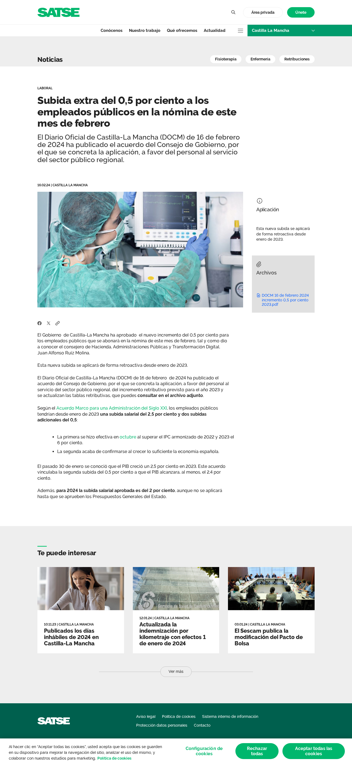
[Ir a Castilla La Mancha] (58, 12)
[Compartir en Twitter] (48, 323)
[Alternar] (233, 12)
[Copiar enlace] (57, 323)
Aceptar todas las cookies (313, 751)
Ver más (176, 671)
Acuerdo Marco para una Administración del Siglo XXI (111, 408)
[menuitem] (301, 12)
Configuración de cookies (204, 751)
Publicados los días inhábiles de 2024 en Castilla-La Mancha (71, 637)
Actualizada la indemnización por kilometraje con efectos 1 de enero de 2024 (172, 634)
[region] (176, 751)
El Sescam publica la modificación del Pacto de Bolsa (269, 637)
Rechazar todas (257, 751)
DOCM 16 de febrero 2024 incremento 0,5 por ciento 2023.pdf (285, 300)
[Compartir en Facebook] (39, 323)
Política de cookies (114, 758)
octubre (128, 437)
